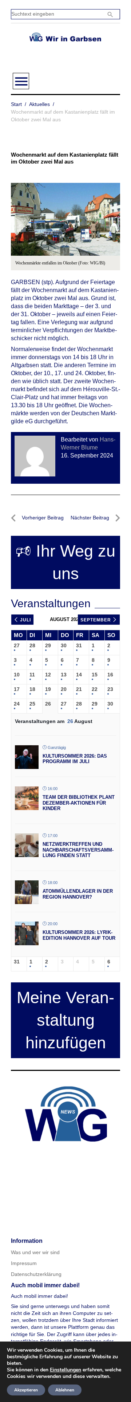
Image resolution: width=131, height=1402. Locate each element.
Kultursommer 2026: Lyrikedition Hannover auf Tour (79, 935)
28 (32, 645)
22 (95, 689)
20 (64, 689)
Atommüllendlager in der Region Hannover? (78, 894)
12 (48, 675)
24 (17, 704)
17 (17, 689)
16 (110, 675)
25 (32, 704)
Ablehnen (64, 1390)
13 (64, 675)
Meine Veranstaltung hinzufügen (65, 1020)
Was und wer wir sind (35, 1252)
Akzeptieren (26, 1390)
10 (17, 675)
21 (79, 689)
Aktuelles (39, 104)
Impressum (24, 1263)
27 (17, 645)
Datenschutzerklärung (36, 1274)
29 (48, 645)
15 (95, 675)
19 (48, 689)
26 (48, 704)
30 (64, 645)
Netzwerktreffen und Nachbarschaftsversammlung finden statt (78, 849)
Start (16, 104)
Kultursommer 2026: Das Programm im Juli (75, 759)
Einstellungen (65, 1370)
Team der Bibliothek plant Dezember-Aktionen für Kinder (79, 802)
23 (110, 689)
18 (32, 689)
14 (79, 675)
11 (32, 675)
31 (79, 645)
